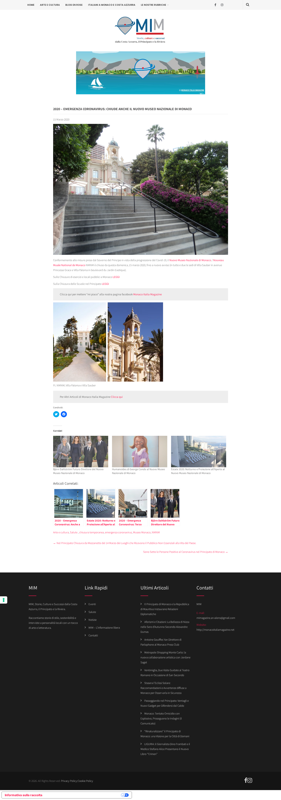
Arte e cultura (50, 4)
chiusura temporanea (91, 532)
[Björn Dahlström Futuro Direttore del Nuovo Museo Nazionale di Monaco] (80, 451)
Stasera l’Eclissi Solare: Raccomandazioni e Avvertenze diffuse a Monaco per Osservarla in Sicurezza (163, 688)
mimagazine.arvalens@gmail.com (216, 618)
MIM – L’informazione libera (104, 627)
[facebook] (215, 5)
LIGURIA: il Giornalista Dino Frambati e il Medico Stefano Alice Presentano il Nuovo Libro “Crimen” (165, 749)
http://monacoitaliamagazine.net (215, 629)
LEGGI (116, 277)
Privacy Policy (69, 781)
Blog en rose (74, 4)
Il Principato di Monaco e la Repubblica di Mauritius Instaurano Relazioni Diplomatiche (164, 609)
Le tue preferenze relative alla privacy (84, 795)
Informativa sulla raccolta (23, 795)
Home (30, 4)
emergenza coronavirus (118, 532)
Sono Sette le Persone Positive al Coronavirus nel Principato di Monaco (185, 552)
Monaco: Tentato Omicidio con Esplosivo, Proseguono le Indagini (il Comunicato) (161, 718)
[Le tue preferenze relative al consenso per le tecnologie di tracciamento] (3, 600)
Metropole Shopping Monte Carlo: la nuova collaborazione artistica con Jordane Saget (165, 657)
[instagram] (222, 5)
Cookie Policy (85, 781)
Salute (73, 532)
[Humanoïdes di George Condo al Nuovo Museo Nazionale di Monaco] (139, 451)
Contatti (93, 635)
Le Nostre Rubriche (153, 4)
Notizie (93, 620)
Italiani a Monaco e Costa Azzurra (111, 4)
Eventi (92, 604)
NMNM (156, 532)
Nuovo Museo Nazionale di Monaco (190, 260)
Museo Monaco (142, 532)
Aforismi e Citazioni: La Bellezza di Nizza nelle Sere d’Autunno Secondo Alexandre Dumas (164, 627)
